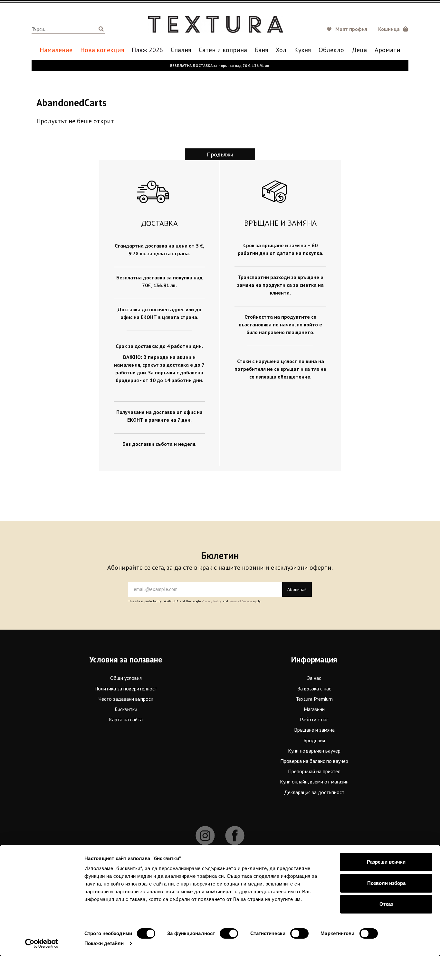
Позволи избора (386, 883)
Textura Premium (314, 699)
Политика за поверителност (125, 688)
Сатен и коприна (223, 50)
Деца (359, 50)
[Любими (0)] (330, 29)
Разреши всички (386, 862)
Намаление (56, 50)
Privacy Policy (212, 601)
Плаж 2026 (147, 50)
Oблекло (331, 50)
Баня (261, 50)
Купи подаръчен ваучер (314, 750)
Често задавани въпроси (126, 699)
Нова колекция (102, 50)
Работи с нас (314, 719)
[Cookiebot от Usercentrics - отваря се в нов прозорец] (42, 943)
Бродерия (314, 740)
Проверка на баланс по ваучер (314, 761)
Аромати (387, 50)
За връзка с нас (314, 688)
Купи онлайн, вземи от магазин (314, 781)
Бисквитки (126, 709)
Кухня (302, 50)
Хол (281, 50)
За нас (314, 678)
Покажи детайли (104, 943)
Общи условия (126, 678)
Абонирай (297, 589)
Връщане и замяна (314, 729)
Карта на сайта (126, 719)
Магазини (314, 709)
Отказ (386, 904)
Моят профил (351, 29)
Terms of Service (240, 601)
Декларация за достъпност (314, 792)
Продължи (220, 154)
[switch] (229, 933)
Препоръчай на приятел (314, 771)
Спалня (181, 50)
